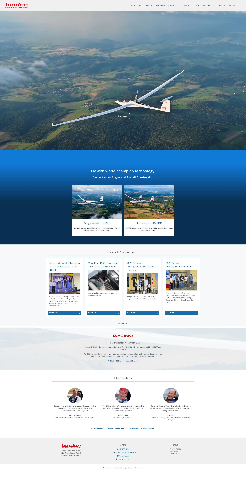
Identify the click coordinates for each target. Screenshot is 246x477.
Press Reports (148, 428)
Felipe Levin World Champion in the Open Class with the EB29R (64, 266)
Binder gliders (144, 5)
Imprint (126, 468)
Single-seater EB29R (96, 223)
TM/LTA (196, 5)
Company (206, 5)
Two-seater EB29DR (149, 223)
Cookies (140, 468)
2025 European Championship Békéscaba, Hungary (141, 266)
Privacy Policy (133, 468)
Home (133, 5)
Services (184, 5)
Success (220, 5)
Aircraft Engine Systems (165, 5)
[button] (239, 5)
